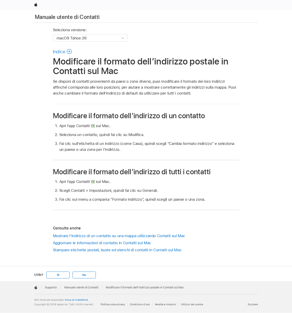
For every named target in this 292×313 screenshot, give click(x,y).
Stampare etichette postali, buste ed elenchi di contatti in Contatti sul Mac (117, 250)
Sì (58, 275)
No (84, 275)
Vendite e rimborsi (165, 304)
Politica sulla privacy (113, 304)
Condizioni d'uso (140, 304)
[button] (62, 51)
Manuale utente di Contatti (67, 17)
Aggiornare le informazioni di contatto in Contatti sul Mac (102, 243)
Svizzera (253, 304)
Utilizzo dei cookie (192, 304)
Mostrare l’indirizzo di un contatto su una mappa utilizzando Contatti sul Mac (119, 235)
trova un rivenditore (76, 299)
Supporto (51, 287)
